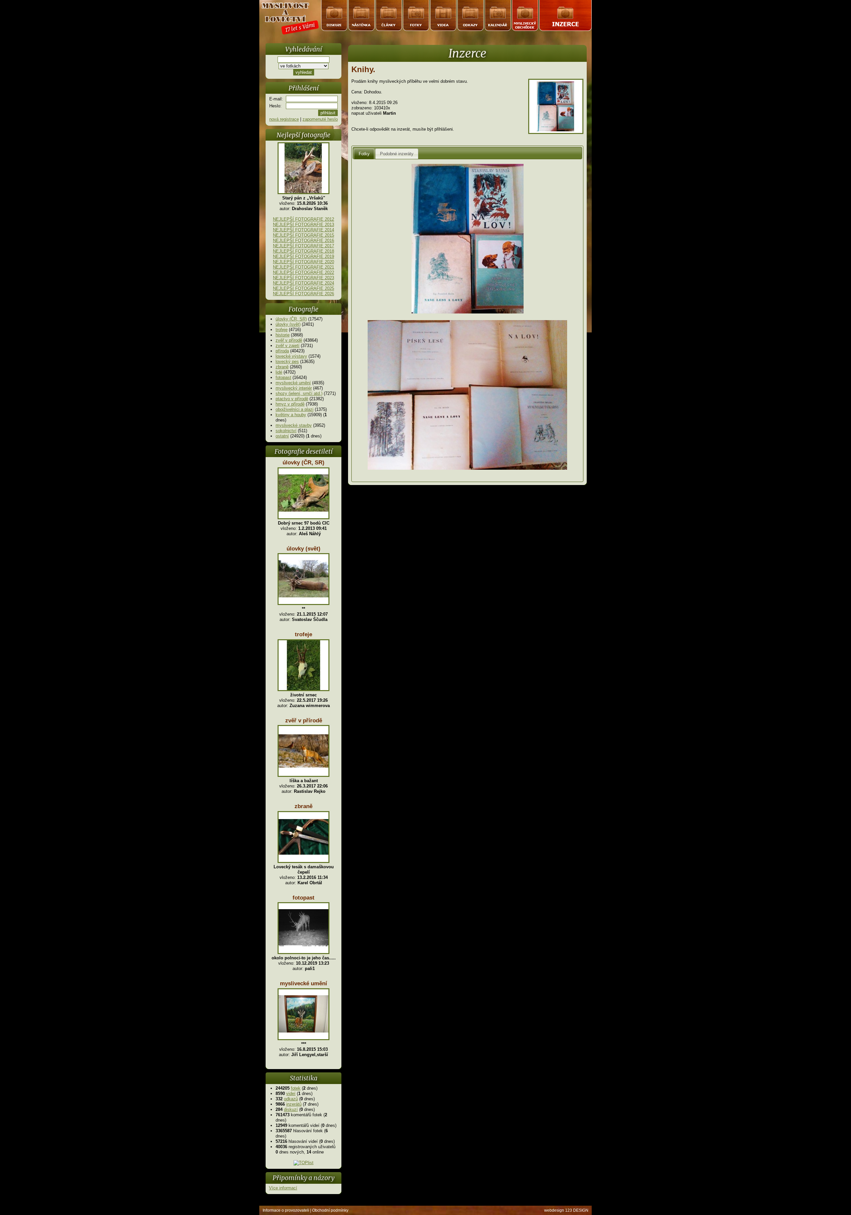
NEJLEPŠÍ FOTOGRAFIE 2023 (303, 277)
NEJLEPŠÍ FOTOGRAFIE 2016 (303, 240)
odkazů (291, 1098)
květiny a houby (291, 414)
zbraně (282, 366)
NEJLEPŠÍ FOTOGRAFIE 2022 (303, 272)
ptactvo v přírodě (292, 398)
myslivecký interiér (294, 388)
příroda (282, 350)
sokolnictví (286, 430)
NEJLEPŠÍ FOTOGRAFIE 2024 (303, 283)
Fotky (364, 153)
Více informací (283, 1187)
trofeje (282, 329)
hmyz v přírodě (290, 404)
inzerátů (294, 1104)
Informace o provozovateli (286, 1210)
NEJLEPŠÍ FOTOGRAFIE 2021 (303, 267)
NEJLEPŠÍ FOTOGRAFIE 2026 (303, 293)
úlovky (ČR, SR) (291, 318)
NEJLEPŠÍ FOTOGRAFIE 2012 (303, 219)
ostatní (282, 435)
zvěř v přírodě (289, 340)
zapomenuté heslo (320, 119)
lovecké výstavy (291, 356)
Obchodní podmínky (330, 1210)
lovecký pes (287, 361)
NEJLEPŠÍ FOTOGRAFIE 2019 (303, 256)
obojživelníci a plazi (294, 409)
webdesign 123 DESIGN (566, 1210)
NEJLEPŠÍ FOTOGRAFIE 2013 (303, 224)
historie (283, 334)
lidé (279, 372)
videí (291, 1093)
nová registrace (284, 119)
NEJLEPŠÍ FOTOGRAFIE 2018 (303, 251)
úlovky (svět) (288, 324)
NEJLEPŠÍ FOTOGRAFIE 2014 (303, 229)
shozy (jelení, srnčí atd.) (299, 393)
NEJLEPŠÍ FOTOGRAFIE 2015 (303, 235)
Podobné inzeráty (397, 153)
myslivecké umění (293, 382)
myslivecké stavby (294, 425)
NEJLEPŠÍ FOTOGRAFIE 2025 (303, 288)
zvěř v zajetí (288, 345)
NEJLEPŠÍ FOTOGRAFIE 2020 (303, 261)
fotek (296, 1088)
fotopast (283, 377)
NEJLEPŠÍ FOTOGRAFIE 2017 (303, 245)
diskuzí (291, 1109)
